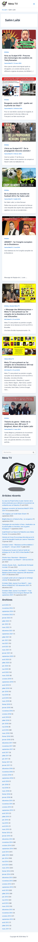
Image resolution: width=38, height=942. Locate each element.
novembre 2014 (7, 842)
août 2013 (5, 890)
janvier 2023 (6, 618)
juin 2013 (5, 897)
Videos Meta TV (9, 359)
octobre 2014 (6, 845)
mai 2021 (5, 643)
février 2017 (6, 762)
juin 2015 (5, 820)
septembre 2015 (7, 810)
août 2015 (5, 813)
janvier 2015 (6, 836)
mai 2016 (5, 788)
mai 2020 (5, 669)
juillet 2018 (5, 720)
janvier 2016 (6, 797)
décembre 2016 (7, 768)
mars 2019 (5, 701)
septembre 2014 (7, 848)
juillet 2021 (5, 637)
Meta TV (13, 3)
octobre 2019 (6, 679)
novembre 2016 (7, 772)
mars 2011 (5, 929)
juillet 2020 (5, 663)
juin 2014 (5, 858)
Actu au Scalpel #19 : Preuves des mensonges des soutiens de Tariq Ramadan (18, 58)
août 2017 (5, 752)
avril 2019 (5, 698)
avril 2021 (5, 647)
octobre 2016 (6, 775)
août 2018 (5, 717)
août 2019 (5, 685)
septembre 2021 (7, 634)
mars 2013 (5, 906)
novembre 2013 (7, 881)
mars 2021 (5, 650)
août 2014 (5, 852)
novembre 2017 (7, 746)
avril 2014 (5, 865)
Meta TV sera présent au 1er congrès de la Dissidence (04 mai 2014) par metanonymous (18, 364)
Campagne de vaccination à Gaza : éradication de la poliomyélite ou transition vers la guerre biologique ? (18, 527)
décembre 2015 (7, 800)
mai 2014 (5, 861)
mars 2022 (5, 627)
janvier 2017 (6, 765)
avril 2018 (5, 730)
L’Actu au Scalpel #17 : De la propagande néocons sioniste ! (17, 149)
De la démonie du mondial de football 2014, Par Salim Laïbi (16, 195)
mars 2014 (5, 868)
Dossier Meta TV (15, 306)
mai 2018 (5, 727)
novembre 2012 (7, 913)
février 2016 (6, 794)
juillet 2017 (5, 756)
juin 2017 (5, 759)
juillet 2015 (5, 816)
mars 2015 (5, 829)
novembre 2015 (7, 804)
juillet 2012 (5, 925)
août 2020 (5, 659)
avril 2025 (5, 605)
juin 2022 (5, 624)
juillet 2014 (5, 855)
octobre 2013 (6, 884)
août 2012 (5, 922)
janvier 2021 (6, 653)
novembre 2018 (7, 711)
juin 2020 (5, 666)
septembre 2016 (7, 778)
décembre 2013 (7, 877)
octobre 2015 (6, 807)
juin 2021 (5, 640)
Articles (6, 52)
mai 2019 (5, 695)
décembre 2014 (7, 839)
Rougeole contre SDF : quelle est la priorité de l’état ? (18, 104)
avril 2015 (5, 826)
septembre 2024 (7, 611)
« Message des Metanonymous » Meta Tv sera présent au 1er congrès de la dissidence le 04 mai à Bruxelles (18, 312)
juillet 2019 (5, 688)
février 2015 (6, 832)
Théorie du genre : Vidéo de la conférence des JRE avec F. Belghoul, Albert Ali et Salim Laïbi (18, 424)
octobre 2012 (6, 916)
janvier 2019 (6, 707)
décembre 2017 (7, 743)
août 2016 (5, 781)
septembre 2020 (7, 656)
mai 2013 (5, 900)
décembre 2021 (7, 630)
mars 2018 (5, 733)
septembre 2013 (7, 887)
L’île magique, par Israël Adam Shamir (14, 514)
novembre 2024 (7, 608)
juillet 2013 (5, 893)
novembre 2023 (7, 614)
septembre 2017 (7, 749)
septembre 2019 (7, 682)
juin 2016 (5, 784)
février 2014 (6, 871)
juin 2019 (5, 691)
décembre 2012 (7, 909)
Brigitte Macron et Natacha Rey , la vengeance (17, 519)
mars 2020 (5, 675)
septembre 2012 (7, 919)
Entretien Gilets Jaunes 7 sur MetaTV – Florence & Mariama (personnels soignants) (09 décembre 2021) (18, 573)
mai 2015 (5, 823)
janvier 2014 (6, 874)
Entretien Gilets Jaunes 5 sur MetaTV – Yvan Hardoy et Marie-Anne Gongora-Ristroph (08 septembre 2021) (17, 593)
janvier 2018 (6, 739)
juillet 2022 (5, 621)
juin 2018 (5, 723)
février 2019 (6, 704)
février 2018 (6, 736)
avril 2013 (5, 903)
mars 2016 (5, 791)
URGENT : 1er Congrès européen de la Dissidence (18, 243)
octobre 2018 (6, 714)
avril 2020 (5, 672)
